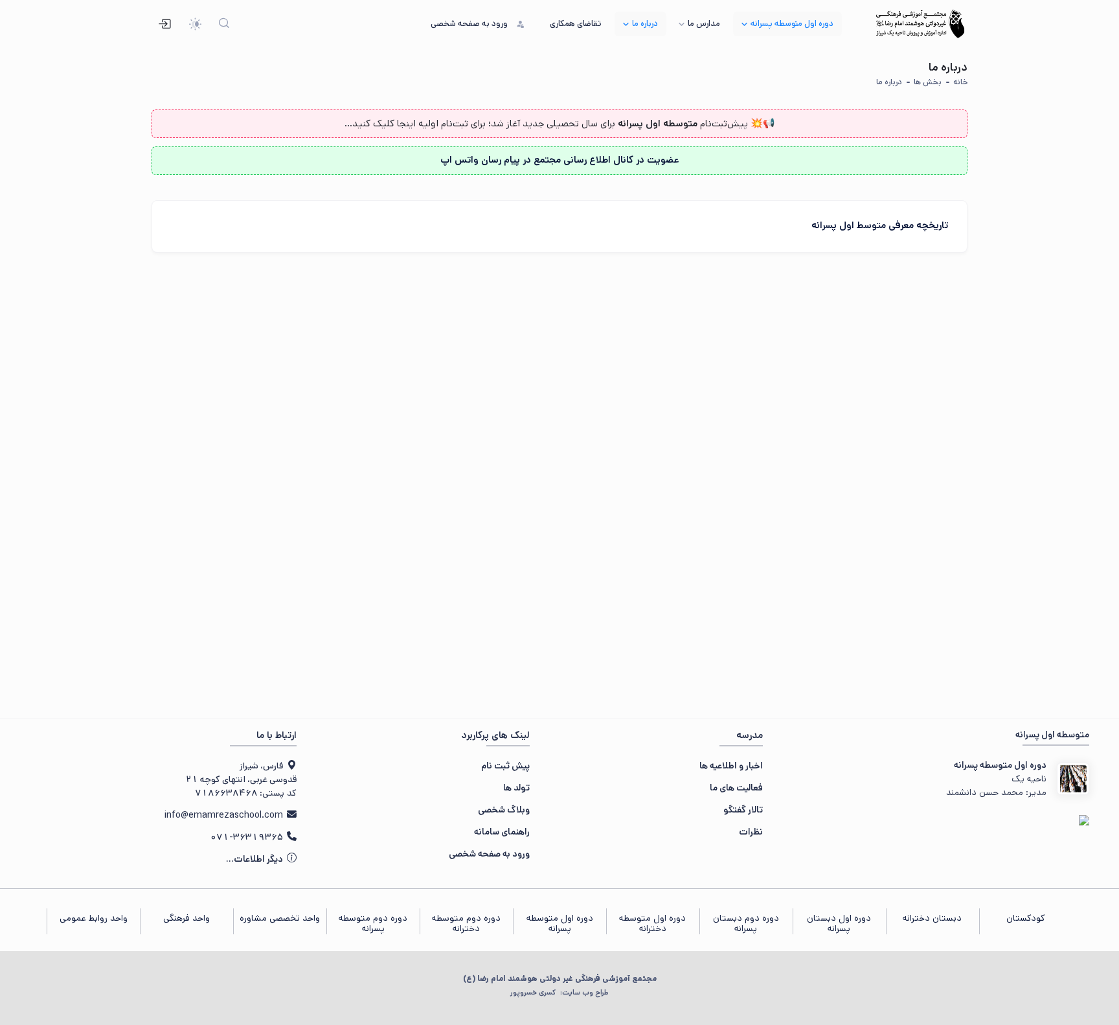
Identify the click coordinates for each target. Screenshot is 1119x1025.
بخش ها (928, 81)
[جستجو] (224, 24)
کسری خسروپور (559, 992)
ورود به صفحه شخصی (489, 853)
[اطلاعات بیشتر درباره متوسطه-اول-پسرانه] (1073, 779)
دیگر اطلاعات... (255, 859)
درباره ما (889, 81)
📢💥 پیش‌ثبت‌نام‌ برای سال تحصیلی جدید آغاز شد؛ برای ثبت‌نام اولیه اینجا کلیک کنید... (560, 123)
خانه (960, 81)
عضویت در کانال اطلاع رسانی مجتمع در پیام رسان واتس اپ (559, 160)
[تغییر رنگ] (195, 24)
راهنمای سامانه (502, 831)
